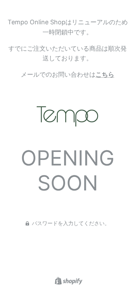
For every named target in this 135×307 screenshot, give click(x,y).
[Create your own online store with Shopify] (67, 280)
